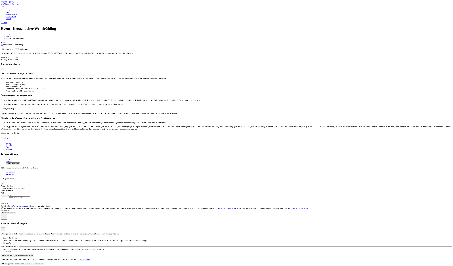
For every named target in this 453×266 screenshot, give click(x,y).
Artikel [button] (4, 23)
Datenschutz (10, 172)
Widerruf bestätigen (8, 213)
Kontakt (9, 145)
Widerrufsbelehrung (20, 206)
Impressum (10, 174)
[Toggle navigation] (3, 6)
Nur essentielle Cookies (23, 264)
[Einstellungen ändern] (4, 217)
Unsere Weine (11, 17)
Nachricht (4, 204)
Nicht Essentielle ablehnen (24, 255)
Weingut (9, 12)
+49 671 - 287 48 (7, 2)
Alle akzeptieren (7, 255)
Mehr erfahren (85, 260)
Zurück (3, 43)
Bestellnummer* (7, 191)
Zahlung (9, 147)
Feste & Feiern (11, 14)
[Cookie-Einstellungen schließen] (3, 229)
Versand (9, 149)
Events (8, 19)
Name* (3, 186)
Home (8, 10)
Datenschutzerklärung (300, 208)
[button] (1, 6)
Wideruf (9, 161)
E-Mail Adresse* (7, 188)
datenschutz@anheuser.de (226, 208)
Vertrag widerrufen (13, 164)
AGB (8, 159)
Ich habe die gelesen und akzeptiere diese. (27, 206)
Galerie (8, 143)
